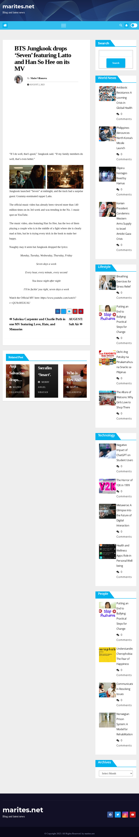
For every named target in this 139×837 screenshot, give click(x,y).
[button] (121, 25)
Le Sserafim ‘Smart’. (45, 368)
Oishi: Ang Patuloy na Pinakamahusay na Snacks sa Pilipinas (125, 362)
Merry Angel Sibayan (43, 387)
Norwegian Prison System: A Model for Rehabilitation (124, 724)
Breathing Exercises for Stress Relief (123, 281)
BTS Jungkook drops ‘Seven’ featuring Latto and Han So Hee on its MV (42, 58)
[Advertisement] (46, 126)
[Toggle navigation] (63, 25)
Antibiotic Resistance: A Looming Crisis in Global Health (124, 98)
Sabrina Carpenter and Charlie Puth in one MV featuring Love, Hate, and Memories (37, 324)
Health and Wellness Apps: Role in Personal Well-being (124, 556)
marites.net (18, 6)
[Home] (5, 25)
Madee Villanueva (39, 78)
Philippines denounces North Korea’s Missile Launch (124, 138)
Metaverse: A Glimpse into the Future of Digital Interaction (124, 515)
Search (103, 43)
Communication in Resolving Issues (125, 689)
